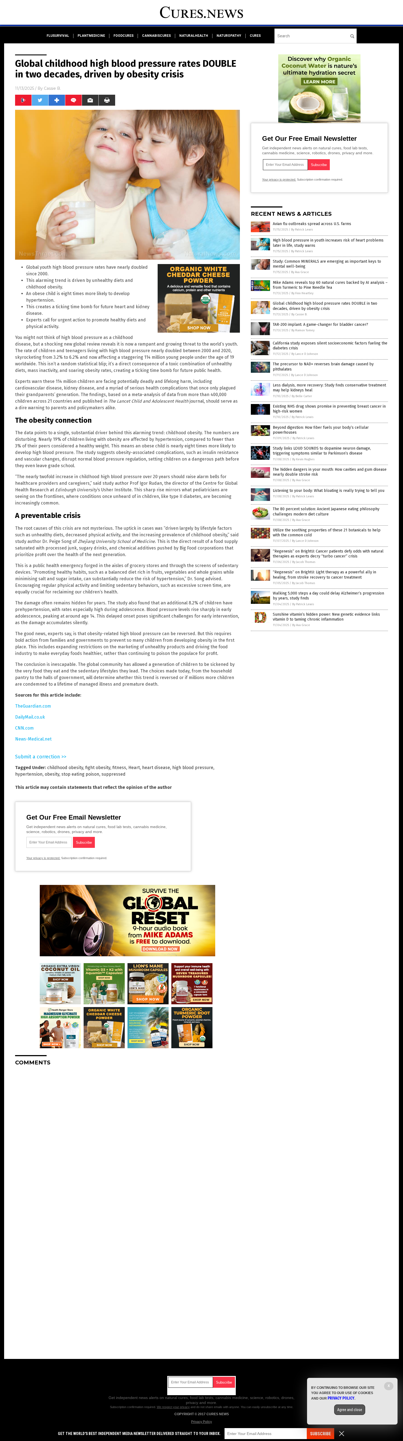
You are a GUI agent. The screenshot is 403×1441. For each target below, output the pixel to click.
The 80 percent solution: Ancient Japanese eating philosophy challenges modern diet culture (326, 511)
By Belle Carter (302, 396)
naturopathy (229, 36)
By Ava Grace (300, 272)
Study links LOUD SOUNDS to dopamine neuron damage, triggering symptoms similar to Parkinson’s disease (322, 451)
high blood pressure (192, 767)
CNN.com (24, 728)
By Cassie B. (299, 314)
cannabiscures (156, 36)
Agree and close (349, 1410)
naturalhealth (193, 36)
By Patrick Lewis (302, 229)
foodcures (123, 36)
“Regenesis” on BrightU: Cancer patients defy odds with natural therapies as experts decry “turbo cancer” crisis (328, 554)
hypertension (28, 774)
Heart (134, 767)
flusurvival (58, 36)
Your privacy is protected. (43, 858)
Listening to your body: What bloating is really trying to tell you (328, 490)
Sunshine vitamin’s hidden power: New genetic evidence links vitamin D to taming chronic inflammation (326, 617)
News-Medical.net (33, 739)
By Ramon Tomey (302, 330)
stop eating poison (80, 774)
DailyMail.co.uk (30, 717)
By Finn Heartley (302, 293)
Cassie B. (52, 88)
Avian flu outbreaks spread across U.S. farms (312, 224)
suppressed (113, 774)
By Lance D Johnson (304, 354)
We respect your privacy (173, 1407)
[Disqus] (127, 1138)
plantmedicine (91, 36)
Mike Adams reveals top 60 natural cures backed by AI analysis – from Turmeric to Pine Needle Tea (330, 285)
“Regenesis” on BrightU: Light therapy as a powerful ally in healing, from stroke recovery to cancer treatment (324, 574)
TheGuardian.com (33, 706)
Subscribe (320, 1433)
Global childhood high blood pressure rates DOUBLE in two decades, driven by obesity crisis (325, 306)
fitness (119, 767)
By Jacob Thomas (303, 562)
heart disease (156, 767)
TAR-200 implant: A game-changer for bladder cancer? (320, 324)
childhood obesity (65, 767)
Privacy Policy (201, 1422)
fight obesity (97, 767)
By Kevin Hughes (303, 459)
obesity (52, 774)
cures (255, 36)
